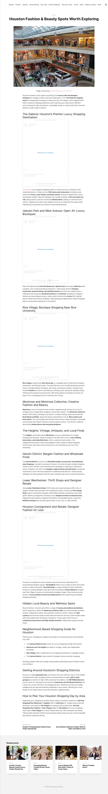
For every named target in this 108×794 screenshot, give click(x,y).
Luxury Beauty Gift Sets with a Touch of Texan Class (65, 767)
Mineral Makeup (54, 4)
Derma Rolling (34, 4)
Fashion (18, 4)
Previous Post (37, 727)
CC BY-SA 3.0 (67, 91)
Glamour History (90, 4)
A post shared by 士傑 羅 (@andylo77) (45, 183)
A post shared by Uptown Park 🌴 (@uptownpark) (45, 280)
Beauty (11, 4)
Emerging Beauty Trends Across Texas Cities (42, 767)
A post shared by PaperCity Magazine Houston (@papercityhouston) (45, 576)
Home (82, 4)
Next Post (70, 727)
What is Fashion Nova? (88, 766)
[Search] (106, 5)
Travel (76, 4)
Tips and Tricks (66, 4)
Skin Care (43, 4)
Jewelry (25, 4)
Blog (99, 4)
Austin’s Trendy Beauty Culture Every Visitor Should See (17, 767)
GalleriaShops (56, 91)
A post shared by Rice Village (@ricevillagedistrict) (45, 377)
